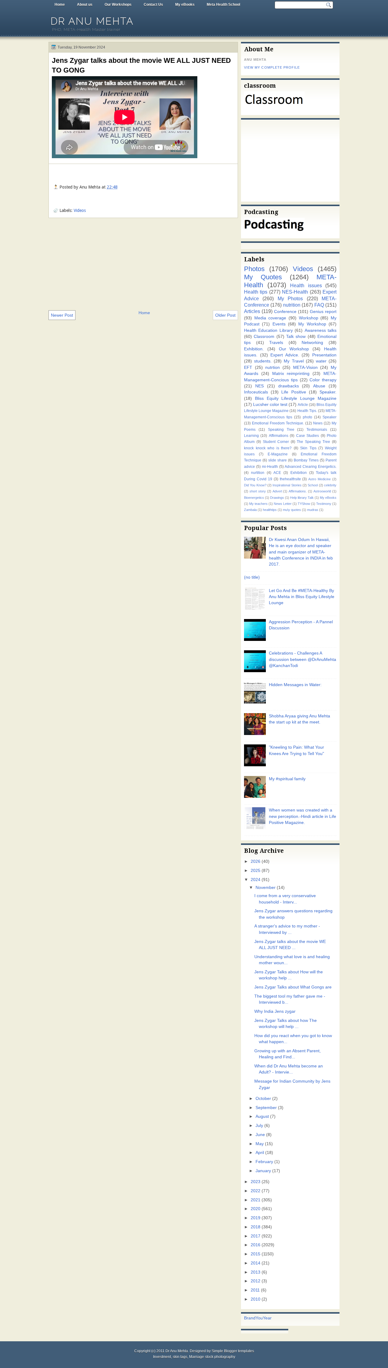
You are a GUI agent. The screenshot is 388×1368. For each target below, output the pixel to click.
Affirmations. (298, 491)
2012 (255, 1281)
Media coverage (270, 318)
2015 (255, 1254)
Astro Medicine (319, 479)
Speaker (329, 417)
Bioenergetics (254, 497)
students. (263, 361)
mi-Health (270, 467)
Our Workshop (294, 349)
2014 (255, 1263)
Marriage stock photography (212, 1357)
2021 (255, 1200)
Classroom (264, 336)
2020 (255, 1208)
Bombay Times (306, 460)
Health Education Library (268, 330)
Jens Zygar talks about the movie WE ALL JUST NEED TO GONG (141, 65)
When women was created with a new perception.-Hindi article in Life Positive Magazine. (302, 816)
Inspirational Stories (287, 485)
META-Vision (305, 367)
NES (259, 386)
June (260, 1134)
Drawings (277, 497)
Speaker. (327, 392)
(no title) (252, 577)
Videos (80, 210)
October (263, 1098)
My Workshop (312, 324)
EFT (248, 367)
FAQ (319, 305)
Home (60, 4)
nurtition (257, 473)
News (318, 423)
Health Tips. (307, 411)
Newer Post (62, 315)
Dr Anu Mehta (92, 21)
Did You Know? (255, 485)
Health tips (255, 291)
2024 (255, 879)
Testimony (323, 503)
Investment (162, 1357)
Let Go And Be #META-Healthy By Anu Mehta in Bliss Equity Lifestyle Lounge (301, 596)
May (260, 1144)
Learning (251, 436)
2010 (255, 1299)
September (266, 1107)
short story (257, 491)
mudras (312, 510)
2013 (255, 1272)
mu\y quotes (292, 510)
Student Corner (276, 442)
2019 (255, 1218)
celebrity (330, 485)
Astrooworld (322, 491)
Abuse (319, 386)
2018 (255, 1227)
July (259, 1125)
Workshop (308, 318)
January (263, 1171)
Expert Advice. (284, 355)
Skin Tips (308, 448)
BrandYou (253, 1318)
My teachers (258, 503)
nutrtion (272, 367)
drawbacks (288, 386)
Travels (276, 342)
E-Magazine (278, 454)
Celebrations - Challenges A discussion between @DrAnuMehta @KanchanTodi (302, 659)
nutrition (291, 305)
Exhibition (298, 473)
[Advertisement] (143, 263)
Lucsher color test (270, 404)
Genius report (323, 311)
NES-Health (295, 291)
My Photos (290, 298)
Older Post (225, 315)
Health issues (306, 285)
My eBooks (185, 4)
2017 (255, 1236)
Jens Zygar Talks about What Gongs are (293, 987)
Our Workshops (118, 4)
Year (267, 1318)
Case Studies (307, 436)
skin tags (180, 1357)
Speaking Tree (281, 429)
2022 (255, 1191)
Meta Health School (223, 4)
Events (279, 324)
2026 (255, 861)
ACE (277, 473)
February (264, 1161)
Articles (252, 311)
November (266, 887)
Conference (285, 311)
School (313, 485)
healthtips (270, 510)
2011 (255, 1290)
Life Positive (293, 392)
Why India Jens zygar (275, 1011)
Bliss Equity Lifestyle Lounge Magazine (295, 398)
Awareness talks (320, 330)
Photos (254, 269)
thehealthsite (290, 479)
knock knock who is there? (268, 448)
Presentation (324, 355)
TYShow (304, 503)
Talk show (296, 336)
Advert (277, 491)
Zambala (250, 510)
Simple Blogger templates (233, 1351)
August (262, 1116)
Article (303, 405)
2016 (255, 1245)
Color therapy (322, 380)
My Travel (293, 361)
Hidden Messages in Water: (295, 684)
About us (84, 4)
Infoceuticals (256, 392)
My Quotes (263, 277)
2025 (255, 870)
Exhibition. (254, 349)
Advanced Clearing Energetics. (310, 467)
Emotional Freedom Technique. (278, 423)
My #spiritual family (287, 779)
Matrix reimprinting (291, 373)
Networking (312, 342)
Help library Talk (302, 497)
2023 (255, 1181)
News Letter (283, 503)
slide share (277, 460)
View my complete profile (272, 67)
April (260, 1152)
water (321, 361)
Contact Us (153, 4)
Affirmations (278, 436)
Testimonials (316, 429)
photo (307, 417)
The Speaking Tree (313, 442)
